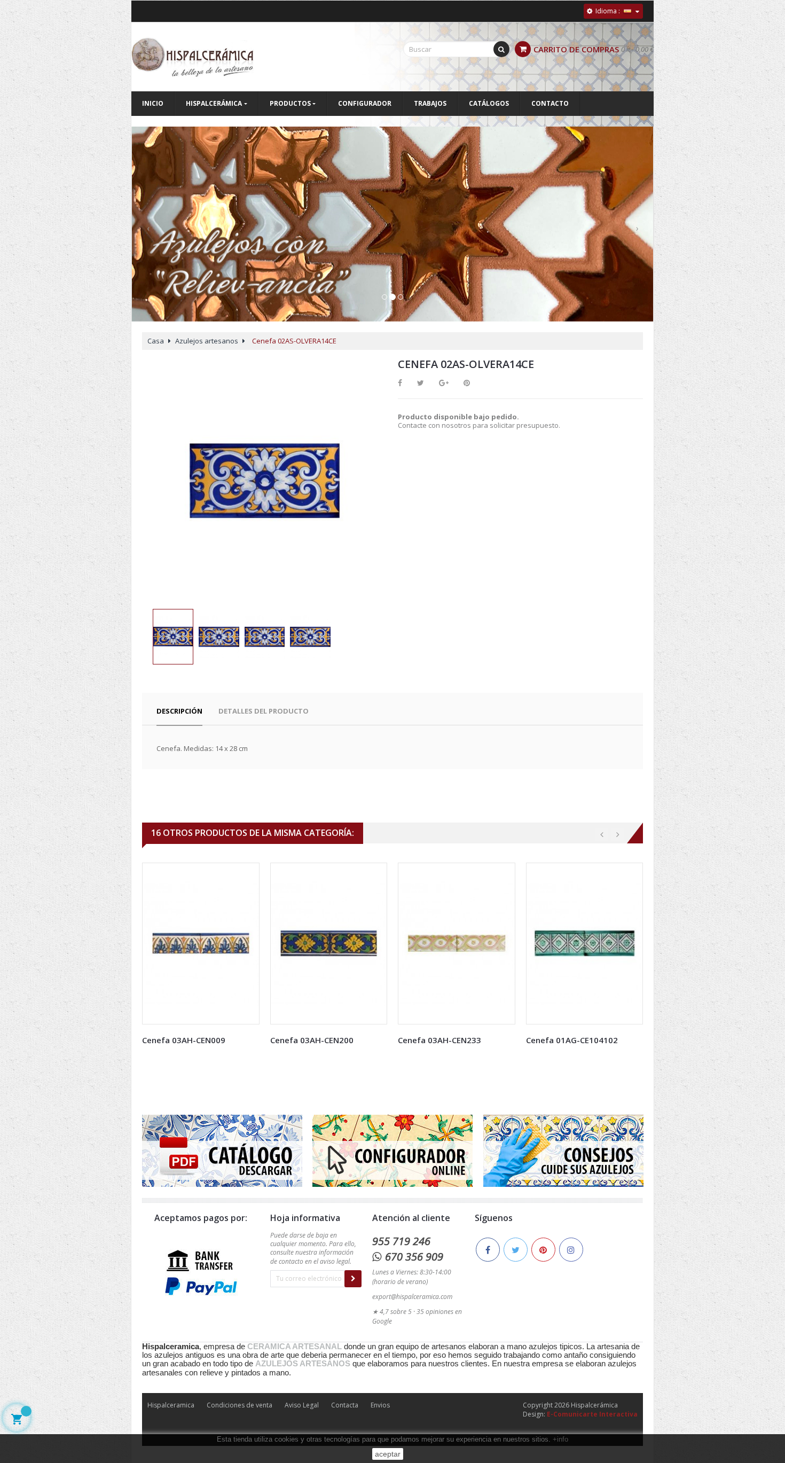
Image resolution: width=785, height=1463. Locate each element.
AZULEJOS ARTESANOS (302, 1363)
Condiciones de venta (239, 1405)
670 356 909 (414, 1256)
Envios (380, 1405)
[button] (148, 234)
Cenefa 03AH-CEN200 (312, 1040)
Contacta (344, 1405)
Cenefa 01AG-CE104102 (572, 1040)
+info (560, 1439)
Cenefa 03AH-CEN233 (439, 1040)
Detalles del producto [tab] (263, 711)
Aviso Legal (302, 1405)
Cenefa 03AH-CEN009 (183, 1040)
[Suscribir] (353, 1278)
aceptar (388, 1454)
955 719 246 (401, 1241)
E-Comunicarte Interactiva (592, 1414)
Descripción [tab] (179, 711)
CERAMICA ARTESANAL (294, 1346)
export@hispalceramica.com (412, 1296)
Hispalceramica (170, 1405)
